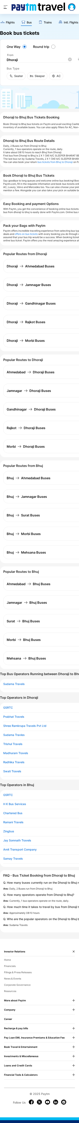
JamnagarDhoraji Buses (29, 391)
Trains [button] (48, 22)
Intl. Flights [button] (71, 22)
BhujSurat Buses (23, 515)
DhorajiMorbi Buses (26, 341)
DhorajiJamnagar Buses (29, 285)
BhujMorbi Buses (24, 534)
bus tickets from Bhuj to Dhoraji (55, 162)
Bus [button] (29, 22)
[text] (7, 23)
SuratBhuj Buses (23, 621)
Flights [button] (10, 22)
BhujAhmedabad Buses (28, 478)
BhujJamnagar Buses (27, 497)
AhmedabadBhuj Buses (28, 584)
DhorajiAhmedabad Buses (30, 266)
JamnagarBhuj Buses (27, 603)
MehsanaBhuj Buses (26, 658)
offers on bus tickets (26, 233)
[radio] (17, 46)
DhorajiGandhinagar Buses (31, 303)
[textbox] (39, 60)
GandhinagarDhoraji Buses (31, 409)
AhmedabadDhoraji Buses (30, 372)
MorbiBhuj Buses (24, 640)
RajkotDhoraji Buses (26, 428)
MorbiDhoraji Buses (26, 446)
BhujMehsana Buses (26, 552)
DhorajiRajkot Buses (26, 322)
